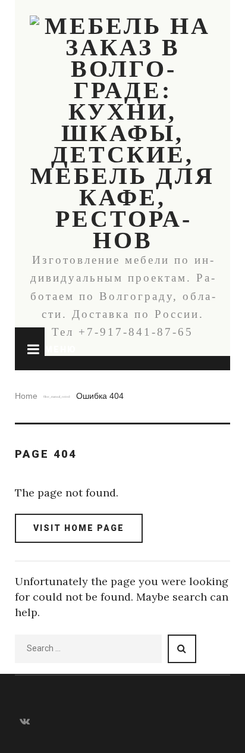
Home (26, 396)
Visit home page (78, 528)
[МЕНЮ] (30, 348)
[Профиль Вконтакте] (24, 721)
